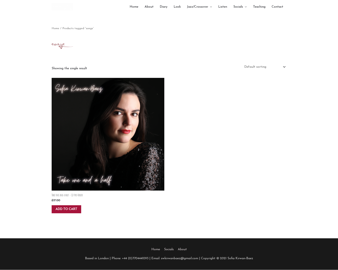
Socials (238, 6)
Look (177, 6)
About (149, 6)
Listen (222, 6)
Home (134, 6)
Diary (163, 6)
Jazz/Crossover (197, 6)
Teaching (259, 6)
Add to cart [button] (66, 209)
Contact (277, 6)
